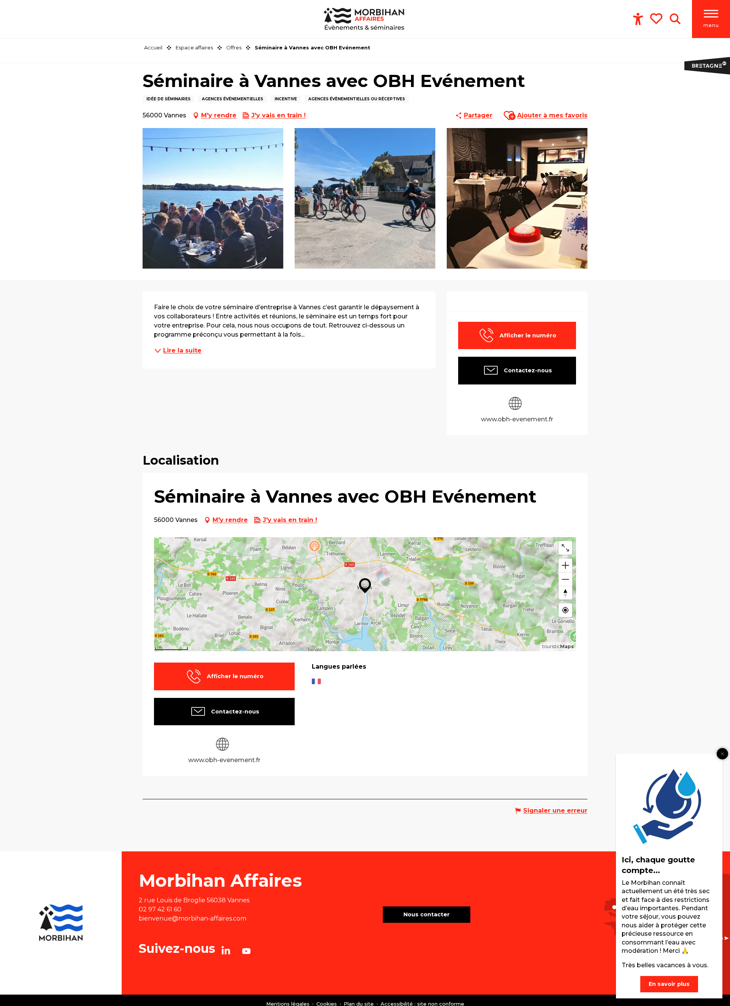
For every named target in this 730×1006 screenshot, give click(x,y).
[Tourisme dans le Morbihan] (365, 19)
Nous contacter (426, 914)
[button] (675, 19)
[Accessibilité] (638, 19)
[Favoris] (657, 18)
